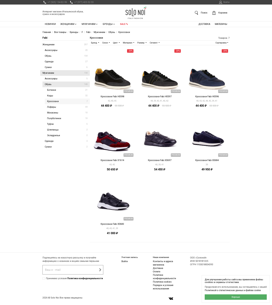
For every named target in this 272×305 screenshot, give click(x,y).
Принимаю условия (74, 278)
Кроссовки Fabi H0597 (160, 96)
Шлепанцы (67, 129)
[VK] (171, 299)
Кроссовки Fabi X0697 (159, 160)
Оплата (156, 271)
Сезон (105, 43)
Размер (141, 43)
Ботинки (67, 90)
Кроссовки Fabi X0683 (112, 224)
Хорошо (235, 297)
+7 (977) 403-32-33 (84, 2)
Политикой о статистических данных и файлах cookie (233, 290)
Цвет (115, 43)
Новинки (50, 24)
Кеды (67, 95)
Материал (128, 43)
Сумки (66, 67)
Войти (226, 2)
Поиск (204, 12)
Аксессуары (66, 50)
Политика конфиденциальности (85, 278)
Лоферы (67, 107)
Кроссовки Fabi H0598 (112, 96)
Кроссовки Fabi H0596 (207, 96)
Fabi (44, 37)
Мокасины (67, 112)
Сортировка (221, 43)
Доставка (204, 24)
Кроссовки (67, 101)
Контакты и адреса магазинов (163, 263)
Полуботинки (67, 118)
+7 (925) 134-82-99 (57, 2)
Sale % (124, 24)
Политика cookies (162, 281)
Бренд (94, 43)
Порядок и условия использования (163, 287)
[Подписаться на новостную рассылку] (100, 269)
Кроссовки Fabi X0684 (207, 160)
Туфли (67, 124)
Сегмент (154, 43)
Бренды (108, 24)
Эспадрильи (67, 135)
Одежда (66, 61)
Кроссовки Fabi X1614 (112, 160)
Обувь (66, 56)
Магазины (221, 24)
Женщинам (67, 24)
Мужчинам (88, 24)
